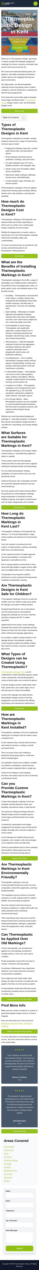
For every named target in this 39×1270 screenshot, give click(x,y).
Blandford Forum (10, 1171)
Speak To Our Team (19, 858)
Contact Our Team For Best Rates (19, 999)
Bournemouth (9, 1147)
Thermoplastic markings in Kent (13, 672)
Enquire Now (19, 708)
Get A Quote (19, 256)
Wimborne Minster (11, 1160)
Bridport (7, 1181)
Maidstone (5, 1023)
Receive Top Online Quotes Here (19, 1031)
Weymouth (8, 1177)
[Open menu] (35, 3)
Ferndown (8, 1157)
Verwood (7, 1167)
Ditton (20, 1023)
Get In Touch (19, 111)
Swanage (7, 1164)
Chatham (4, 1026)
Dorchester (8, 1174)
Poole (6, 1153)
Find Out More (19, 507)
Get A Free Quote (19, 1131)
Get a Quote (18, 48)
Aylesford (13, 1023)
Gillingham (28, 1023)
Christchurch (9, 1150)
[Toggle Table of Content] (22, 118)
